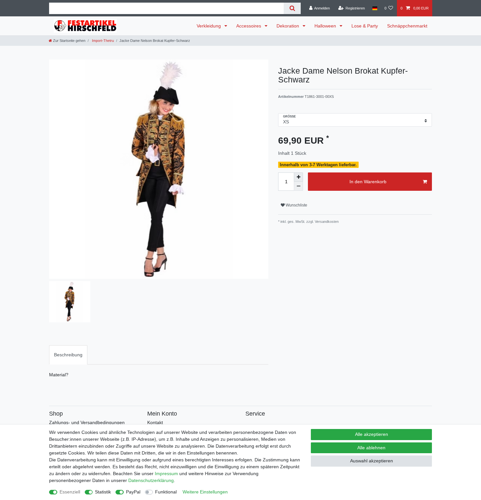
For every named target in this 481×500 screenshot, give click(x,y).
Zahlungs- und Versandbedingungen (87, 422)
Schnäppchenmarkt (407, 25)
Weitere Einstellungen (205, 491)
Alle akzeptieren (371, 434)
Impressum (166, 473)
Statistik (103, 491)
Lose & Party (364, 25)
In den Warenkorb (367, 181)
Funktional (166, 491)
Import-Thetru (102, 41)
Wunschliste (296, 205)
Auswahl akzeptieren (371, 460)
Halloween (325, 25)
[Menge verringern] (298, 186)
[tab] (68, 355)
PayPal (133, 491)
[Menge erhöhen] (298, 177)
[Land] (374, 8)
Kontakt (155, 422)
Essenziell (70, 491)
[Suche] (292, 8)
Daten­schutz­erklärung (151, 480)
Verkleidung (209, 25)
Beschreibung (68, 354)
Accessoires (249, 25)
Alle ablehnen (371, 447)
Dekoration (288, 25)
